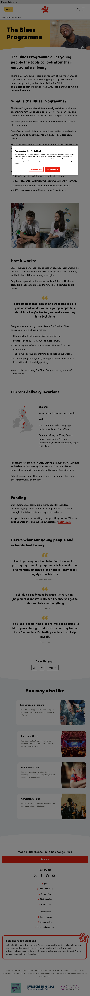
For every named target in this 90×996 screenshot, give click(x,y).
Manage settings (36, 169)
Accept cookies (52, 169)
